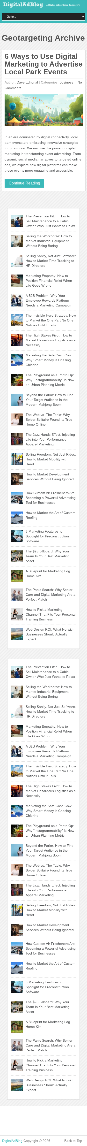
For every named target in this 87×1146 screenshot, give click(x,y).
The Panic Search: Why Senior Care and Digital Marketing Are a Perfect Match (50, 594)
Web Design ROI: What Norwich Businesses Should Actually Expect (50, 634)
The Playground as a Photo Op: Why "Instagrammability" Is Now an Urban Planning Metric (50, 380)
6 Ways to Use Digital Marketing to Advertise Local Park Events (44, 64)
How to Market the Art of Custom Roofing (50, 515)
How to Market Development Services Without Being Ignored (50, 476)
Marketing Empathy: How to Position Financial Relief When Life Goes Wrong (49, 280)
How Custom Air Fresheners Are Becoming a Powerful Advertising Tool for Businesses (51, 497)
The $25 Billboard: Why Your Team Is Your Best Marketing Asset (48, 556)
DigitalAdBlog (12, 1141)
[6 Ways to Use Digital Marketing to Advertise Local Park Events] (44, 111)
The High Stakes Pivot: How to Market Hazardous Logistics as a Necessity (51, 340)
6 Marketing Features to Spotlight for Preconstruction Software (47, 536)
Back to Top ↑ (74, 1141)
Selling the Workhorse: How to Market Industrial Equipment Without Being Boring (49, 241)
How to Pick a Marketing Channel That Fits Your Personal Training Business (50, 614)
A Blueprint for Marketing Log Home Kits (48, 573)
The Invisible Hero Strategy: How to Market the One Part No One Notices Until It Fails (51, 320)
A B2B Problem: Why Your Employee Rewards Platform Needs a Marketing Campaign (48, 300)
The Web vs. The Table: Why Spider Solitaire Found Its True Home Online (49, 419)
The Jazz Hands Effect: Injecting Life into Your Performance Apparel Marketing (50, 439)
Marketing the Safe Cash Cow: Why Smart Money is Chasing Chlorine (49, 360)
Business (66, 82)
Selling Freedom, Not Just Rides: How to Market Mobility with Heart (51, 459)
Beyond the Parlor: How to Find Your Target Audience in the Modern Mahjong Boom (49, 399)
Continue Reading (24, 183)
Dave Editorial (27, 82)
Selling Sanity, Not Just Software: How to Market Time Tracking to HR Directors (51, 260)
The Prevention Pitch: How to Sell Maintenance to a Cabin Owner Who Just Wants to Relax (50, 221)
